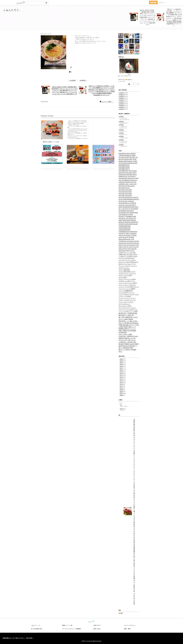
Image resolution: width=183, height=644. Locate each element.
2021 (121, 368)
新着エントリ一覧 (67, 625)
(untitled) (121, 93)
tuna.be (91, 621)
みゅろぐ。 (123, 408)
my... (121, 404)
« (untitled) (72, 80)
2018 (121, 373)
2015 (121, 379)
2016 (121, 377)
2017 (121, 375)
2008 (121, 391)
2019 (121, 371)
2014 (121, 381)
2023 (121, 364)
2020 (121, 370)
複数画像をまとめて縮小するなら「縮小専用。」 (19, 638)
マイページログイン (130, 625)
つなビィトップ (35, 625)
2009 (121, 390)
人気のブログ (97, 625)
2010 (121, 388)
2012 (121, 384)
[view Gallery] (129, 84)
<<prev (141, 35)
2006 (121, 395)
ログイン (162, 2)
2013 (121, 382)
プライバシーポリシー (68, 629)
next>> (141, 38)
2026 (121, 359)
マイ (129, 74)
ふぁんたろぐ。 (12, 10)
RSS (121, 613)
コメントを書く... (107, 101)
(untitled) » (83, 80)
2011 (121, 386)
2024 (121, 362)
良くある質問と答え (37, 629)
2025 (121, 361)
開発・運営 (127, 629)
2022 (121, 366)
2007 (121, 393)
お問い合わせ (97, 629)
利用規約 (78, 629)
